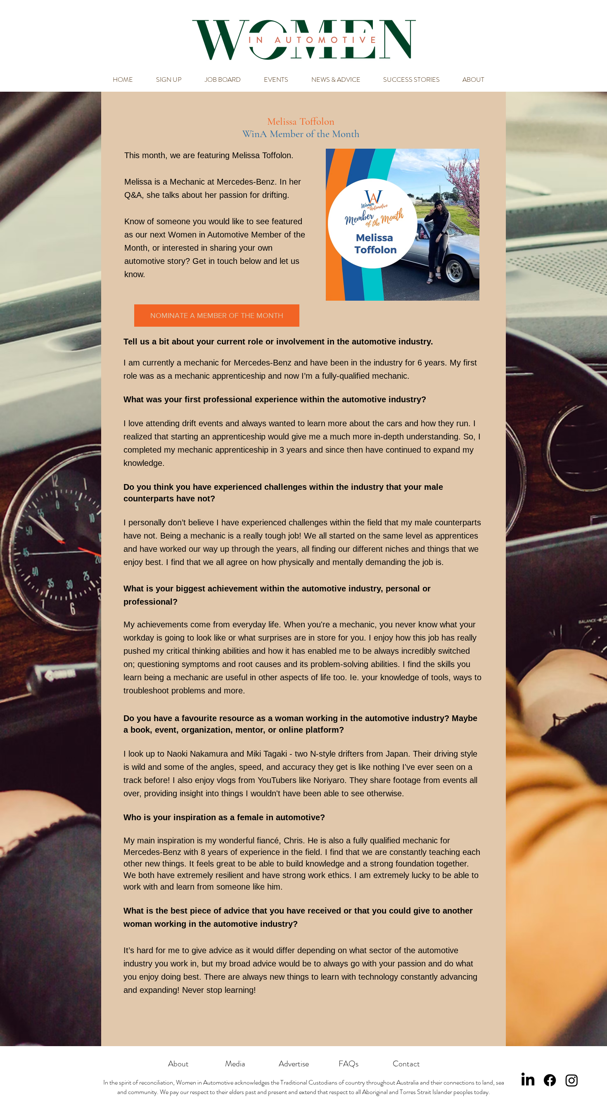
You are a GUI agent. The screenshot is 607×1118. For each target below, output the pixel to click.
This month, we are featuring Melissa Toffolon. (210, 155)
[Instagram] (572, 1080)
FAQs (348, 1064)
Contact (406, 1064)
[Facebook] (550, 1080)
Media (235, 1064)
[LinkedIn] (528, 1080)
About (178, 1064)
